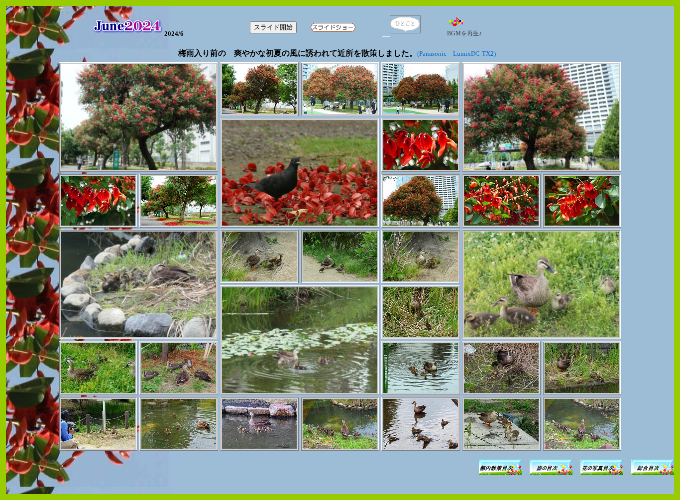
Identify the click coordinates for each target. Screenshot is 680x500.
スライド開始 (273, 27)
